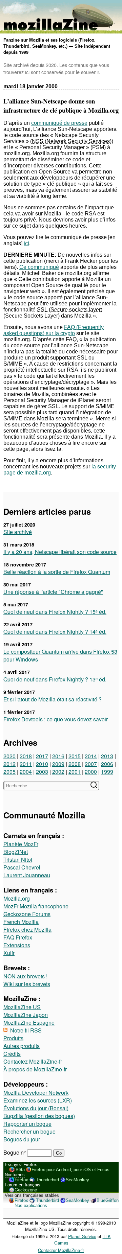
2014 (91, 756)
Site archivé (17, 532)
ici (26, 243)
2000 (91, 771)
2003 (42, 771)
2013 (107, 756)
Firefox (21, 1179)
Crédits (12, 1054)
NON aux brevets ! (25, 976)
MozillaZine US (22, 1007)
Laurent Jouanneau (26, 875)
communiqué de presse (59, 123)
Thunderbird (47, 1179)
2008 (74, 764)
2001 (74, 771)
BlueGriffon (108, 1200)
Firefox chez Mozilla (27, 929)
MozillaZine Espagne (29, 1022)
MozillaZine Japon (25, 1015)
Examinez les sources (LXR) (37, 1100)
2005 (9, 771)
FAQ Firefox (17, 937)
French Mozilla (21, 922)
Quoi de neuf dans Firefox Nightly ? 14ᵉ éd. (54, 631)
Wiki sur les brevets (26, 984)
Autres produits (21, 1046)
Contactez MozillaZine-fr (32, 1061)
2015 (74, 756)
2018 (26, 756)
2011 (26, 764)
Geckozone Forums (26, 914)
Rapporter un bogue (27, 1124)
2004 (26, 771)
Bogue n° (15, 1152)
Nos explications (31, 1205)
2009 (58, 764)
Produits (13, 1038)
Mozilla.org (16, 898)
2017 (42, 756)
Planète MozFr (20, 844)
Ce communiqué (39, 267)
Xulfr (9, 953)
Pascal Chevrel (21, 867)
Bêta (20, 1169)
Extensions (16, 945)
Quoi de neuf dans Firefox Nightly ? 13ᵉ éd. (54, 679)
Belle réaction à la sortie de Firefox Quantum (56, 572)
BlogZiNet (15, 852)
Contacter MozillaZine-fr (61, 1250)
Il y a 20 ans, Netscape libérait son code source (60, 552)
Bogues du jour (21, 1139)
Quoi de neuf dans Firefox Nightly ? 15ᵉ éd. (54, 612)
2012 (9, 764)
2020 (9, 756)
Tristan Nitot (17, 859)
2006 (107, 764)
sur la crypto (59, 330)
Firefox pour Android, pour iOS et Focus (70, 1169)
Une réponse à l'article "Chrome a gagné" (53, 592)
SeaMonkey (77, 1179)
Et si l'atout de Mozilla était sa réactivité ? (52, 699)
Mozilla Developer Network (35, 1092)
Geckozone (26, 1189)
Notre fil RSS (26, 1030)
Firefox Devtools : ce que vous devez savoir (55, 719)
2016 (58, 756)
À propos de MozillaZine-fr (35, 1069)
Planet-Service (82, 1236)
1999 (107, 771)
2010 (42, 764)
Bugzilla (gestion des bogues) (39, 1116)
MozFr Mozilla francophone (35, 906)
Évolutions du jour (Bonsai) (35, 1108)
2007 (91, 764)
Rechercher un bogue (29, 1131)
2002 (58, 771)
